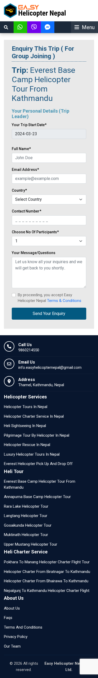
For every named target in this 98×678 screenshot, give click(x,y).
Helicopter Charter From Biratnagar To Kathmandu (47, 571)
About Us (12, 608)
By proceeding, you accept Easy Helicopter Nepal (49, 298)
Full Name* (21, 149)
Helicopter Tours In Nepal (25, 406)
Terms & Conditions (64, 300)
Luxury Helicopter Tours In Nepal (32, 454)
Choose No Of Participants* (35, 232)
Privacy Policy (15, 636)
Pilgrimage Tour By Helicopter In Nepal (36, 435)
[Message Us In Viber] (34, 27)
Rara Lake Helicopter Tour (26, 506)
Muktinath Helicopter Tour (26, 534)
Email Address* (25, 169)
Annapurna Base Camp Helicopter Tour (37, 496)
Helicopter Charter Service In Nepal (34, 416)
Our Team (12, 646)
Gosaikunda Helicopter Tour (27, 525)
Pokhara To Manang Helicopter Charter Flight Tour (47, 562)
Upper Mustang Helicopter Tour (30, 544)
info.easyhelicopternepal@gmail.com (50, 367)
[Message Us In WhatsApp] (20, 27)
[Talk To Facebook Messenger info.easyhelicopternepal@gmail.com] (47, 27)
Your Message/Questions (33, 253)
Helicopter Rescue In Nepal (27, 444)
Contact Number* (26, 211)
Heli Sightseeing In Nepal (25, 425)
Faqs (8, 617)
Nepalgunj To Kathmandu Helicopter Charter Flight (46, 590)
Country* (19, 190)
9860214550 (28, 350)
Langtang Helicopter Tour (25, 515)
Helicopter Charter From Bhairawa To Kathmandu (46, 581)
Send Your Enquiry (49, 313)
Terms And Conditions (23, 627)
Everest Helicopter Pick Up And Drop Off (38, 463)
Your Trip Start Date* (29, 125)
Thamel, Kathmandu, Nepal (41, 385)
